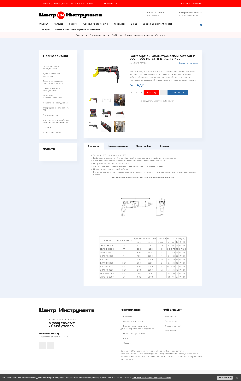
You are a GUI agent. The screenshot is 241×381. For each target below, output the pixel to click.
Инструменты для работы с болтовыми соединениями (56, 121)
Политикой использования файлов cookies (151, 377)
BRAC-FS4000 (106, 259)
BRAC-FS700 (107, 245)
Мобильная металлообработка (52, 96)
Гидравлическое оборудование (51, 67)
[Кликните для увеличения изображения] (106, 73)
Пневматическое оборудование (51, 89)
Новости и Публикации (134, 333)
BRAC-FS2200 (106, 252)
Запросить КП (179, 92)
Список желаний (173, 326)
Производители (50, 115)
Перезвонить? (111, 3)
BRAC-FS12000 (107, 277)
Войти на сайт (171, 316)
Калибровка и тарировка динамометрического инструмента (137, 327)
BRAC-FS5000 (106, 263)
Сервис (127, 343)
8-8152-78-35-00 (154, 15)
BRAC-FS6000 (106, 266)
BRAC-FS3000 (106, 256)
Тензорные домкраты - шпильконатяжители (54, 82)
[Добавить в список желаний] (163, 92)
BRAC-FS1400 (107, 249)
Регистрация (171, 321)
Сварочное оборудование (55, 103)
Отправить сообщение (191, 3)
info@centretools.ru (190, 12)
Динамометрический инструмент (53, 75)
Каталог (127, 338)
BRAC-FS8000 (107, 270)
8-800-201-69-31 (156, 12)
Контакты (127, 316)
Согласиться (225, 378)
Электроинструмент (52, 132)
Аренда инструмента (133, 321)
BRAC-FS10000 (107, 273)
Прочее (47, 127)
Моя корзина (171, 330)
